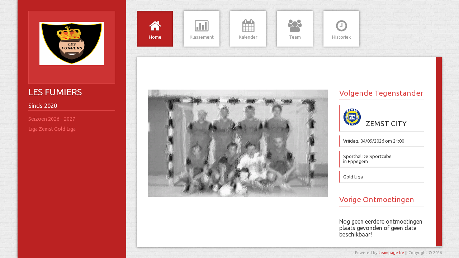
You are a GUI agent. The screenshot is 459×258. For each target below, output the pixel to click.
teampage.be (391, 252)
